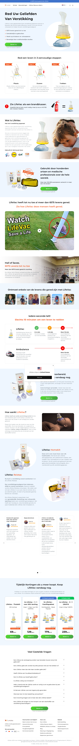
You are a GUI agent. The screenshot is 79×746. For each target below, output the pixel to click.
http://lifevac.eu (18, 692)
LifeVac (38, 743)
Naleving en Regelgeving (47, 731)
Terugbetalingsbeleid (28, 728)
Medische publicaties (45, 733)
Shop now (39, 377)
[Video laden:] (39, 230)
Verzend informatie (28, 724)
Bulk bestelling (62, 722)
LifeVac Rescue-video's (46, 724)
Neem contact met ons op (30, 722)
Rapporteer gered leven (46, 735)
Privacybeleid (26, 726)
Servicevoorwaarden (28, 731)
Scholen (60, 731)
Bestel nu (13, 44)
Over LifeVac (43, 722)
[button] (64, 5)
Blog (41, 728)
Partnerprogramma (63, 724)
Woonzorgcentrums (63, 728)
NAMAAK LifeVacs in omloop (47, 726)
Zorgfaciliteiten (62, 726)
